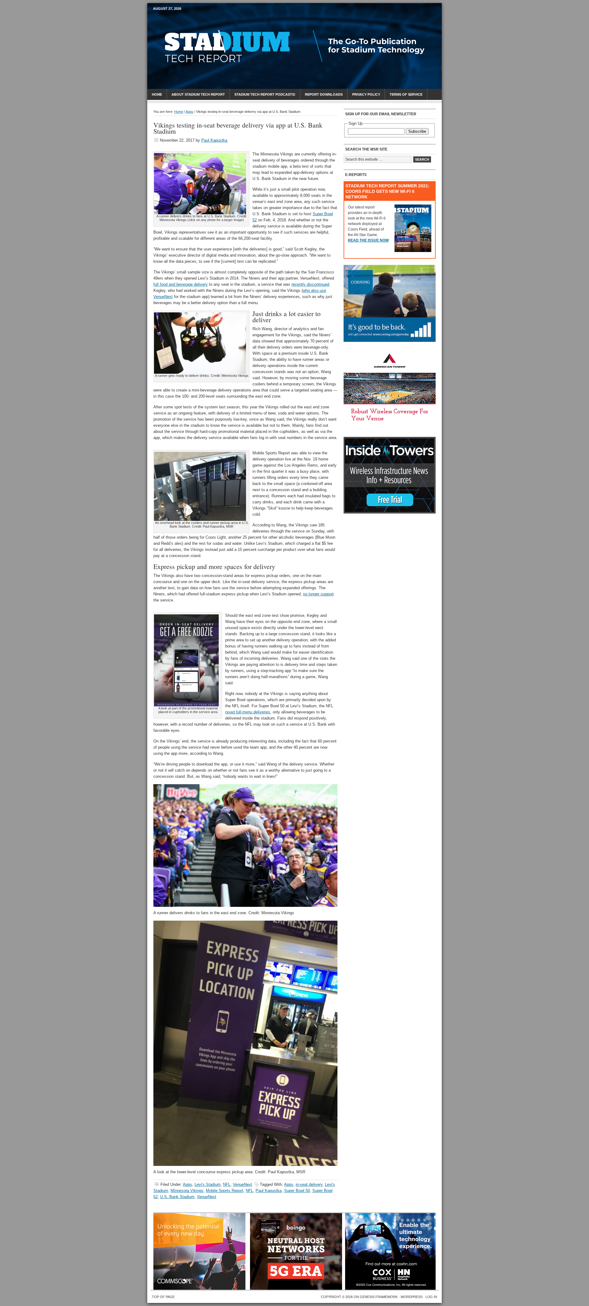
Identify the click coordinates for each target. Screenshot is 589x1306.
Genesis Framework (379, 1297)
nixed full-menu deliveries (247, 712)
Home (157, 94)
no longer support (318, 594)
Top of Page (163, 1297)
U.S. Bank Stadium (177, 1196)
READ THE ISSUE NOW (368, 240)
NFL (226, 1184)
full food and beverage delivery (180, 284)
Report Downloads (324, 94)
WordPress (411, 1297)
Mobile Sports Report (201, 20)
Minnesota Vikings (187, 1190)
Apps (187, 1184)
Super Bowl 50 (297, 1190)
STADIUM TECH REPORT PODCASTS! (264, 94)
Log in (431, 1297)
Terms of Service (406, 94)
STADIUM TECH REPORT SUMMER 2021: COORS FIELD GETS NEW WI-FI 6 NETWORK (387, 191)
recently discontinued (310, 284)
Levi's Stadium (207, 1184)
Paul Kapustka (214, 140)
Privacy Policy (366, 94)
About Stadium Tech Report (198, 94)
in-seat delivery (309, 1184)
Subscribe (417, 131)
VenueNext (242, 1184)
